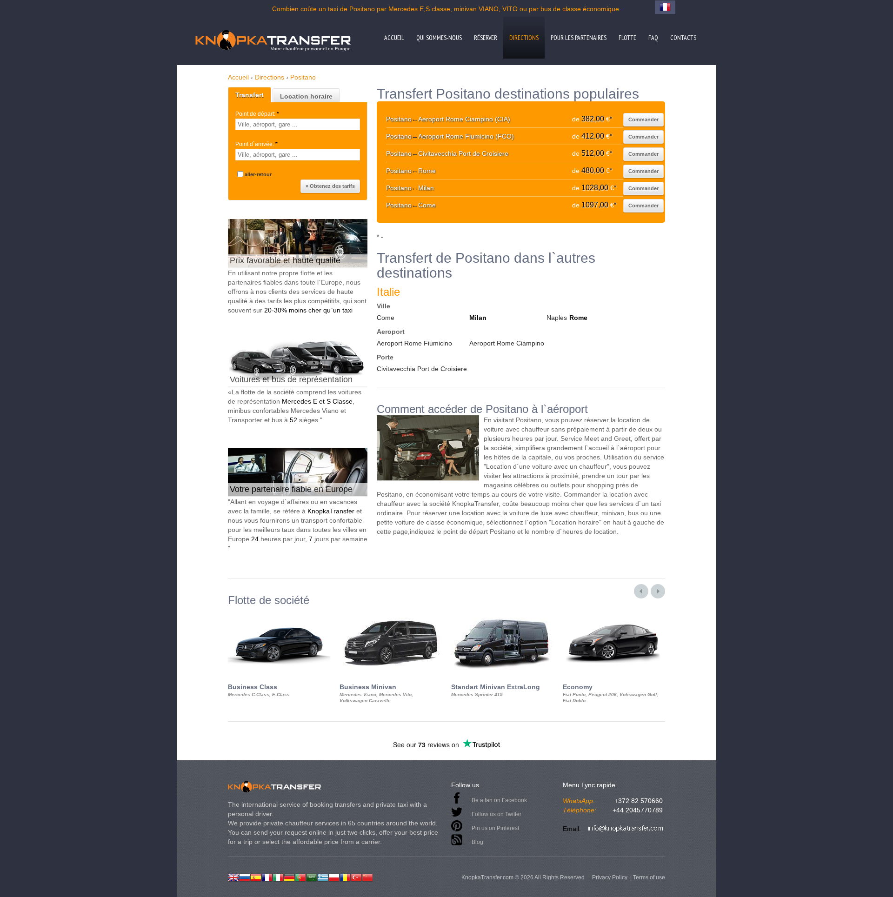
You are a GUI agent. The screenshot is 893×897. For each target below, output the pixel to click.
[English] (233, 876)
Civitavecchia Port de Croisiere (422, 368)
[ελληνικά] (322, 876)
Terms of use (649, 877)
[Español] (255, 876)
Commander (643, 119)
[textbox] (297, 124)
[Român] (345, 876)
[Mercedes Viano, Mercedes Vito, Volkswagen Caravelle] (391, 614)
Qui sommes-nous (439, 37)
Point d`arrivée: (256, 144)
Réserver (485, 37)
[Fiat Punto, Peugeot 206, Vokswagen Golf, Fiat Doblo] (614, 614)
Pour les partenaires (578, 37)
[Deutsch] (289, 876)
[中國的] (367, 876)
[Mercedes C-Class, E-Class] (279, 614)
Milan (477, 317)
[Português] (300, 876)
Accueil (394, 37)
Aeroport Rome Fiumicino (414, 343)
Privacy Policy (609, 877)
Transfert (249, 95)
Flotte (627, 37)
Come (385, 317)
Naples (556, 317)
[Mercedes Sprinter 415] (502, 614)
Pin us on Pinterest (495, 828)
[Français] (267, 876)
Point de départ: (257, 114)
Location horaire (306, 96)
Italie (388, 292)
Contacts (683, 37)
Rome (578, 317)
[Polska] (334, 876)
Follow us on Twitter (496, 814)
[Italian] (278, 876)
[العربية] (311, 876)
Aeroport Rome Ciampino (506, 343)
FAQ (653, 37)
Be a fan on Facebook (499, 800)
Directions (524, 37)
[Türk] (356, 876)
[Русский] (244, 876)
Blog (477, 842)
